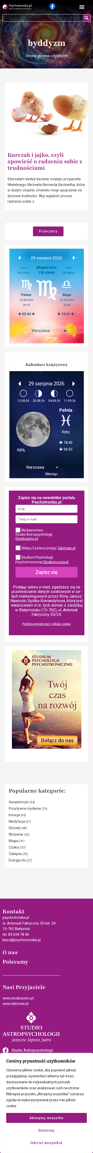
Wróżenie (16, 834)
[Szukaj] (86, 17)
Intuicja (14, 815)
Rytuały (15, 828)
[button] (82, 7)
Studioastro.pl (26, 538)
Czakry (14, 847)
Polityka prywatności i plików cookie (46, 624)
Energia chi (17, 860)
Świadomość (19, 802)
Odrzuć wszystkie (46, 1143)
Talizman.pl (66, 548)
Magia (13, 841)
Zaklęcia (15, 854)
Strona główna (37, 56)
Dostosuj (46, 1130)
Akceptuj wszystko (46, 1118)
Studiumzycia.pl (55, 562)
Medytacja (17, 821)
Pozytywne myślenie (25, 808)
